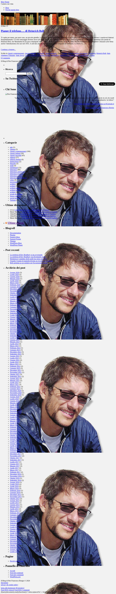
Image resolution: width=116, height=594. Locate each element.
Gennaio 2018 (15, 452)
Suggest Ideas (15, 237)
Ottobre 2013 (14, 545)
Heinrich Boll (101, 53)
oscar (77, 55)
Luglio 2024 (14, 315)
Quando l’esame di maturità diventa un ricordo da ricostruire (31, 261)
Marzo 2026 (14, 283)
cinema (12, 149)
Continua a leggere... (8, 49)
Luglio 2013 (14, 552)
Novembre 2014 (16, 519)
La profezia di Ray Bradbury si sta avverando (26, 255)
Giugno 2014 (14, 529)
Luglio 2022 (14, 358)
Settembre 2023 (15, 336)
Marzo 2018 (14, 448)
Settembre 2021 (15, 376)
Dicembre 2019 (15, 409)
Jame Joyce (20, 55)
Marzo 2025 (14, 303)
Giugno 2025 (14, 299)
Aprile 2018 (14, 446)
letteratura (13, 170)
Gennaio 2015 (15, 515)
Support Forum (15, 239)
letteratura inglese (16, 176)
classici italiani (15, 153)
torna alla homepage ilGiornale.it (12, 588)
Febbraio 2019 (15, 427)
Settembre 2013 (15, 548)
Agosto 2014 (14, 525)
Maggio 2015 (15, 507)
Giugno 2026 (14, 277)
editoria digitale (15, 159)
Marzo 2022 (14, 364)
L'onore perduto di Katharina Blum (37, 55)
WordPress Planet (16, 245)
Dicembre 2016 (15, 474)
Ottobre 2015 (14, 499)
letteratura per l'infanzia (18, 178)
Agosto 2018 (14, 440)
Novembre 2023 (16, 332)
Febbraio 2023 (15, 348)
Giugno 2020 (14, 401)
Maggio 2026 (15, 279)
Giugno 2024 (14, 317)
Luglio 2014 (14, 527)
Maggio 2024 (15, 319)
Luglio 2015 (14, 503)
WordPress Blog (16, 243)
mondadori (55, 55)
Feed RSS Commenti (22, 590)
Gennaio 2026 (15, 287)
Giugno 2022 (14, 360)
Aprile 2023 (14, 344)
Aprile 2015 (14, 509)
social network (15, 198)
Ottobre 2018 (14, 435)
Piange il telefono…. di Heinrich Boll (22, 30)
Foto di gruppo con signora (78, 53)
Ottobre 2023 (14, 334)
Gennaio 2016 (15, 493)
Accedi (12, 571)
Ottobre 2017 (14, 458)
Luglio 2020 (14, 399)
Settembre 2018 (15, 438)
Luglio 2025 (14, 297)
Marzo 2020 (14, 407)
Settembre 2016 (15, 480)
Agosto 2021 (14, 378)
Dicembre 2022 (15, 352)
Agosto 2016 (14, 482)
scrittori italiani (15, 190)
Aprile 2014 (14, 533)
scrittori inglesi (15, 188)
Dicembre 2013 (15, 541)
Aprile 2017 (14, 468)
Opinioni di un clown (67, 55)
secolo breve (84, 55)
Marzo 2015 (14, 511)
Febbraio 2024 (15, 325)
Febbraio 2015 (15, 513)
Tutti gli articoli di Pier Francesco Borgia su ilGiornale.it (94, 104)
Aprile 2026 (14, 281)
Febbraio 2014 (15, 537)
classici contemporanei (16, 53)
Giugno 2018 (14, 444)
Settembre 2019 (15, 413)
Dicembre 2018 (15, 431)
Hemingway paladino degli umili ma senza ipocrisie (28, 259)
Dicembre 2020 (15, 391)
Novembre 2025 (16, 291)
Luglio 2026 (14, 275)
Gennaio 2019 (15, 429)
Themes (13, 241)
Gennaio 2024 (15, 328)
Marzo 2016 (14, 488)
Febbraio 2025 (15, 305)
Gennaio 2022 (15, 368)
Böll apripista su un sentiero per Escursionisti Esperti (28, 263)
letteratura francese (16, 174)
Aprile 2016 (14, 486)
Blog (7, 8)
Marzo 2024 (14, 323)
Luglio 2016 (14, 484)
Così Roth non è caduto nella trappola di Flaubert (31, 210)
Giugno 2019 (14, 419)
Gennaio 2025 (15, 307)
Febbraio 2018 (15, 450)
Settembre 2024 (15, 313)
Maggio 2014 (15, 531)
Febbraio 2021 (15, 387)
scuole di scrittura (16, 194)
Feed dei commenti (17, 575)
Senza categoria (51, 53)
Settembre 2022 (15, 354)
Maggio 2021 (15, 380)
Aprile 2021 (14, 383)
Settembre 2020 (15, 395)
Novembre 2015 (16, 497)
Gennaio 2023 (15, 350)
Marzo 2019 (14, 425)
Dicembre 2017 (15, 454)
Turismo (13, 200)
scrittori (12, 186)
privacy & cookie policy (9, 585)
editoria (12, 157)
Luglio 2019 (14, 417)
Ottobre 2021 (14, 374)
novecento (40, 53)
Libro (12, 180)
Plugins (12, 235)
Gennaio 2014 (15, 539)
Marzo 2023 (14, 346)
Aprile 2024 (14, 321)
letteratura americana (17, 172)
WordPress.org (15, 577)
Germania (91, 53)
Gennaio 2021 (15, 389)
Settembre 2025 (15, 295)
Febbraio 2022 (15, 366)
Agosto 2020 (14, 397)
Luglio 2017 (14, 462)
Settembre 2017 (15, 460)
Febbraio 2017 (15, 472)
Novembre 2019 (16, 411)
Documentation (15, 233)
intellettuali (14, 168)
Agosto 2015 (14, 501)
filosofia (13, 164)
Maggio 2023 (15, 342)
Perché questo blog (12, 10)
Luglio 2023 (14, 338)
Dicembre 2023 (15, 330)
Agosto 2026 (14, 273)
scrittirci (13, 184)
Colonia (64, 53)
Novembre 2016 (16, 476)
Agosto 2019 (14, 415)
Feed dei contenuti (16, 573)
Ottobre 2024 (14, 311)
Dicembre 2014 (15, 517)
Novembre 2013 (16, 543)
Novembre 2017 (16, 456)
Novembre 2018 (16, 433)
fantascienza (14, 162)
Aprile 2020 (14, 405)
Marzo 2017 (14, 470)
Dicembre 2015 (15, 495)
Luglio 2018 (14, 442)
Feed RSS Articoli (7, 590)
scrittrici (13, 192)
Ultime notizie (16, 222)
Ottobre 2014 (14, 521)
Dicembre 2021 (15, 370)
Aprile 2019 (14, 423)
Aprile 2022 (14, 362)
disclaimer (4, 583)
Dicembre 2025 (15, 289)
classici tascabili (30, 53)
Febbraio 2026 (15, 285)
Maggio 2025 (15, 301)
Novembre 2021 (16, 372)
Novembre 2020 (16, 393)
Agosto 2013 (14, 550)
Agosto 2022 (14, 356)
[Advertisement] (22, 125)
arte (11, 147)
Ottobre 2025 (14, 293)
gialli (11, 166)
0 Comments (5, 58)
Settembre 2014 (15, 523)
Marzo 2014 (14, 535)
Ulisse (92, 55)
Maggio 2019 (15, 421)
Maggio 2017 (15, 466)
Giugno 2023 (14, 340)
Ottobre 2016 (14, 478)
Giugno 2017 (14, 464)
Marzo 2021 (14, 385)
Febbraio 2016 (15, 490)
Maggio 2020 (15, 403)
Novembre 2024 (16, 309)
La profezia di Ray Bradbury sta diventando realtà (28, 257)
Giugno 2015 (14, 505)
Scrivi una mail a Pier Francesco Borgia (100, 108)
